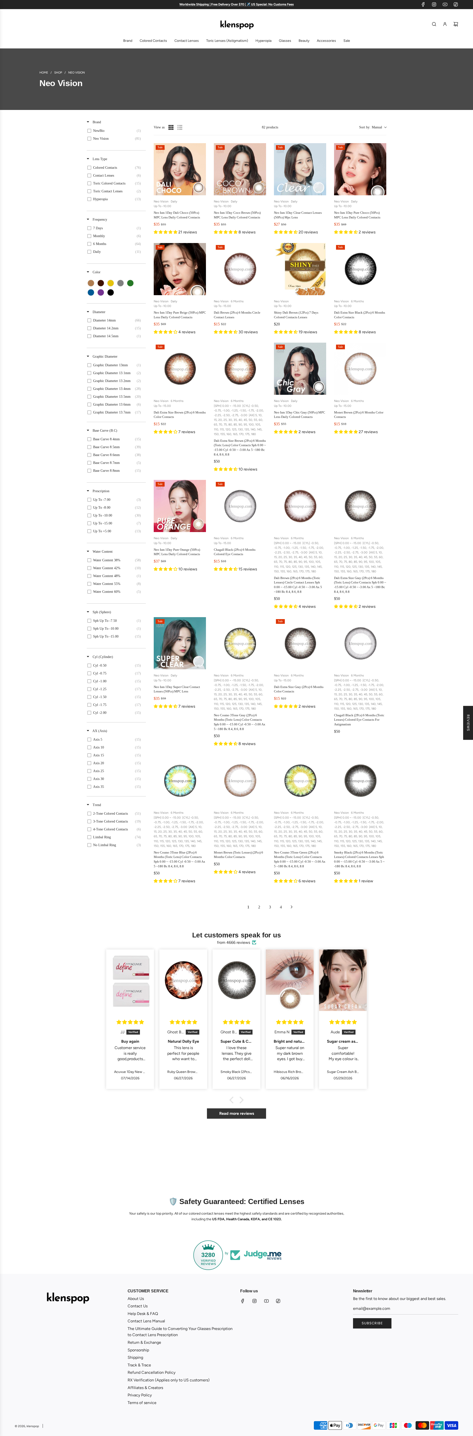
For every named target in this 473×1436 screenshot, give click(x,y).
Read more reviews (236, 1113)
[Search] (434, 24)
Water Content (102, 551)
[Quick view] (201, 190)
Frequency (99, 219)
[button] (372, 127)
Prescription (100, 491)
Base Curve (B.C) (104, 430)
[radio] (171, 127)
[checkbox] (115, 130)
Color (96, 272)
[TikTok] (455, 4)
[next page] (292, 907)
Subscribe (372, 1323)
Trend (96, 805)
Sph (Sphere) (101, 612)
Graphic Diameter (105, 356)
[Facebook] (423, 4)
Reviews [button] (468, 723)
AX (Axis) (99, 731)
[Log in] (444, 24)
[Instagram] (434, 4)
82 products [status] (270, 127)
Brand (96, 122)
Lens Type (99, 159)
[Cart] (455, 24)
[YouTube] (444, 4)
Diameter (98, 312)
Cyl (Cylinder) (102, 657)
